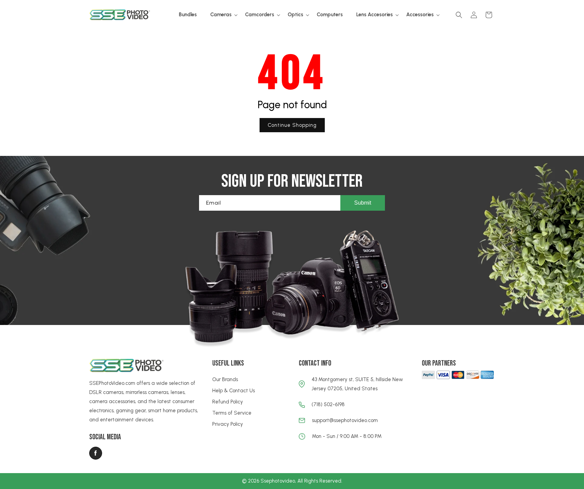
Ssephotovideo (278, 481)
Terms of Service (231, 413)
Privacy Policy (227, 424)
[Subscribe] (362, 203)
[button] (220, 14)
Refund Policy (227, 402)
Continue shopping (292, 125)
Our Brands (225, 379)
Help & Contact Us (233, 391)
